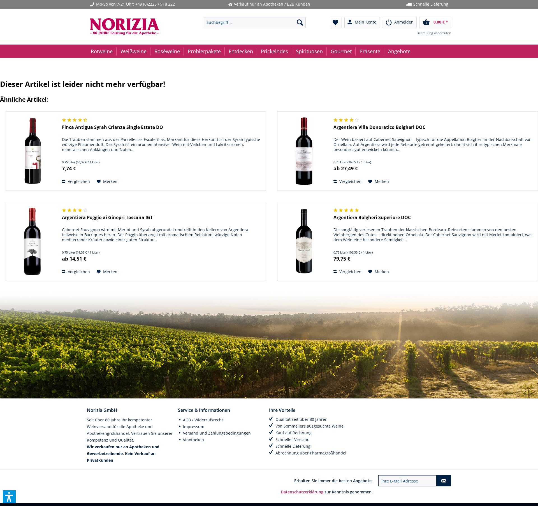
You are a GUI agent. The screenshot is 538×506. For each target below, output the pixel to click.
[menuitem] (255, 22)
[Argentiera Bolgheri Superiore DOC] (304, 241)
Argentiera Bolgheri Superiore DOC (372, 217)
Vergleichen (78, 181)
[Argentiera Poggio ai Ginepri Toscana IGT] (32, 241)
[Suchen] (300, 22)
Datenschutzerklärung (302, 492)
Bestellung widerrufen (434, 33)
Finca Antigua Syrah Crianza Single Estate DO (112, 127)
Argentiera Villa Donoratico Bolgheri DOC (379, 127)
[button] (9, 496)
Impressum (193, 426)
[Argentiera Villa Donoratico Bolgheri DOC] (304, 151)
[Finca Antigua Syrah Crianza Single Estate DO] (32, 151)
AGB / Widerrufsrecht (202, 420)
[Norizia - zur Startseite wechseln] (133, 26)
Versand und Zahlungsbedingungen (216, 433)
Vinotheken (193, 439)
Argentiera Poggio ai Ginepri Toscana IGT (107, 217)
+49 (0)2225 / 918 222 (155, 4)
